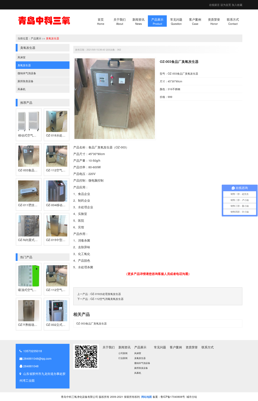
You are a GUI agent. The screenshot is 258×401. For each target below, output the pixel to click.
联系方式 (208, 347)
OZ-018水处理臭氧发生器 (63, 135)
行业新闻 (122, 358)
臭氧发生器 (52, 38)
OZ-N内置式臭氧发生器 (34, 240)
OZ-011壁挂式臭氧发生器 (35, 205)
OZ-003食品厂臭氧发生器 (35, 170)
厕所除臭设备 (25, 81)
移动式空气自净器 (30, 135)
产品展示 (36, 38)
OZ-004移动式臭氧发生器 (63, 205)
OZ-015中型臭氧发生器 (61, 240)
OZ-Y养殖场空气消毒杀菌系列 (38, 324)
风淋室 (21, 57)
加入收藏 (237, 5)
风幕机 (21, 89)
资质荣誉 (192, 347)
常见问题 (160, 347)
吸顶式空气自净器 (30, 290)
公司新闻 (122, 353)
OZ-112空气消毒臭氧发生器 (64, 170)
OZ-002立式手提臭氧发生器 (64, 324)
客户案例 (176, 347)
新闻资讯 (124, 347)
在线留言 (214, 5)
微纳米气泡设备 (27, 73)
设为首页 (225, 5)
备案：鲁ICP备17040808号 (169, 397)
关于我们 (109, 347)
